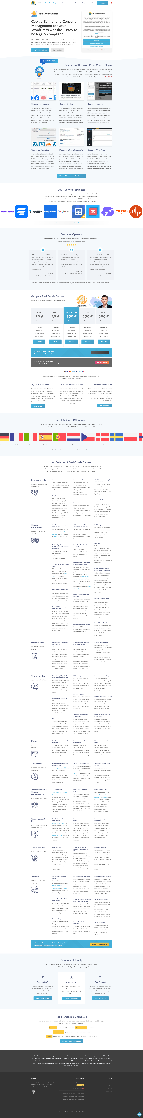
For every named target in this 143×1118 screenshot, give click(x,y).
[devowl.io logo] (37, 3)
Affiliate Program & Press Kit (77, 1082)
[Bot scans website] (46, 69)
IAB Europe (105, 797)
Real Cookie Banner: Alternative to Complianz (73, 1096)
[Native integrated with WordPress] (99, 137)
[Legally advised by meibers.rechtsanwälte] (94, 301)
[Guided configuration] (43, 137)
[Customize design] (99, 91)
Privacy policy (108, 1088)
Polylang (59, 886)
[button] (139, 1114)
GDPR (61, 534)
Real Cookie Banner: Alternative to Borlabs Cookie (72, 1093)
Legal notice (109, 1091)
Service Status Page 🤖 (78, 1088)
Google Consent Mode (58, 823)
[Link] (43, 265)
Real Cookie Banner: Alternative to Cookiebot (73, 1099)
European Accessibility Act (62, 768)
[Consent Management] (43, 91)
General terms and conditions (105, 1082)
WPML (54, 886)
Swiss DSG (57, 536)
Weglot (65, 888)
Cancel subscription (107, 1085)
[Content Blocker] (71, 91)
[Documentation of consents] (71, 137)
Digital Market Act (57, 835)
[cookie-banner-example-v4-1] (97, 31)
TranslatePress (56, 888)
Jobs (75, 1085)
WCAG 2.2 (76, 773)
